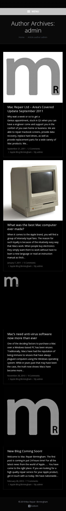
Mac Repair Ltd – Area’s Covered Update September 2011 (30, 109)
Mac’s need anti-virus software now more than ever (29, 336)
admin (33, 30)
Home (22, 37)
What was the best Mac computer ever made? (32, 227)
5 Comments (29, 262)
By (38, 152)
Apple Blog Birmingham (21, 152)
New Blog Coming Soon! (24, 451)
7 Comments (32, 481)
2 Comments (34, 148)
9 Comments (34, 375)
